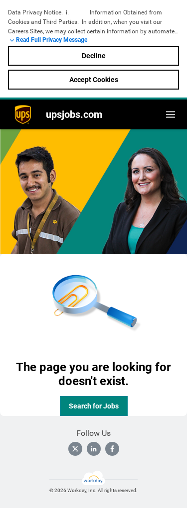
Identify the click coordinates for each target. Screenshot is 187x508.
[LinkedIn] (94, 449)
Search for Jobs (94, 406)
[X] (75, 449)
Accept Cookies (93, 80)
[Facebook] (112, 449)
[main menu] (170, 114)
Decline (94, 56)
